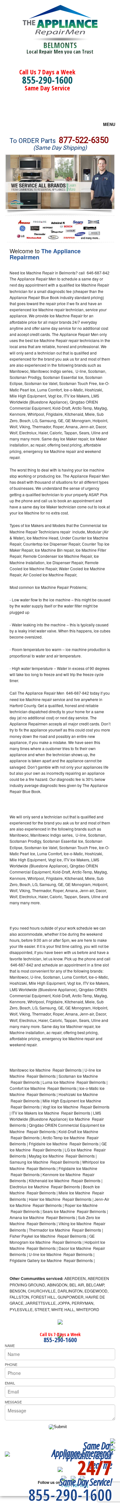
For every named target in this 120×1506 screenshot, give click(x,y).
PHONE (11, 1364)
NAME (10, 1345)
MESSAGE (13, 1401)
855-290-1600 (47, 80)
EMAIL (10, 1382)
